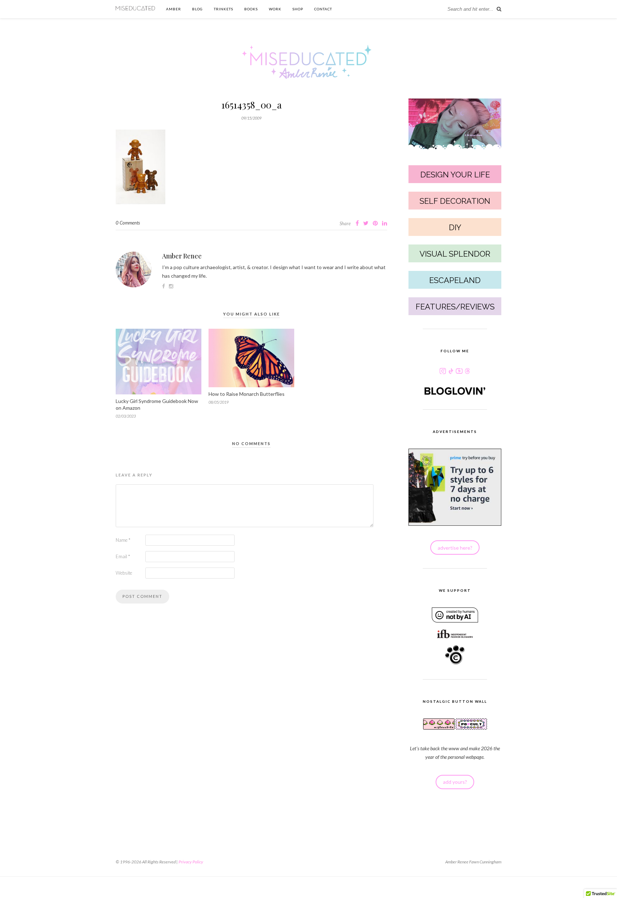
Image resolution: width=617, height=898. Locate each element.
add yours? (455, 782)
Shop (297, 9)
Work (275, 9)
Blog (197, 9)
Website (124, 573)
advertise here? (455, 548)
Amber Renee (182, 256)
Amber (173, 9)
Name (123, 540)
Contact (323, 9)
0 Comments (128, 223)
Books (251, 9)
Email (123, 556)
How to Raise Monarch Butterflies (247, 394)
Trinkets (223, 9)
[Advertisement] (251, 726)
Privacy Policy (191, 861)
